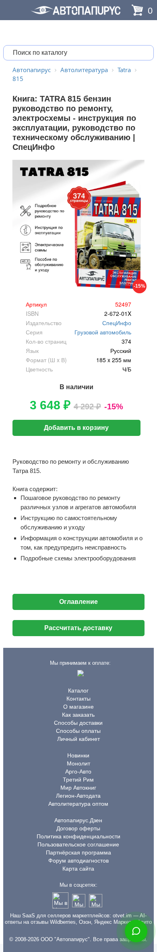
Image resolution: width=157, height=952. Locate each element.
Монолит (78, 763)
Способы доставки (78, 723)
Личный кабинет (78, 739)
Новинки (78, 755)
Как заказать (78, 714)
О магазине (78, 706)
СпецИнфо (116, 323)
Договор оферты (78, 828)
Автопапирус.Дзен (78, 820)
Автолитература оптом (78, 804)
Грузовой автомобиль (102, 332)
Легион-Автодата (78, 795)
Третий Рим (78, 779)
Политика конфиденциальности (78, 836)
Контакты (78, 698)
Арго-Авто (78, 771)
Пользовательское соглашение (78, 844)
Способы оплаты (78, 731)
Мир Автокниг (78, 787)
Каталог (78, 690)
